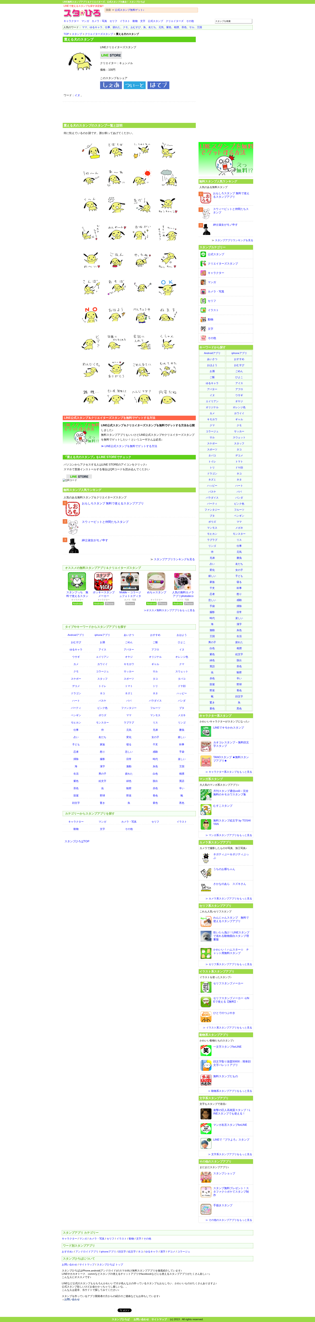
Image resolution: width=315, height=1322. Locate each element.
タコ (155, 678)
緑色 (128, 780)
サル (191, 27)
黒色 (181, 802)
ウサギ (76, 656)
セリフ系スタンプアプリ (215, 905)
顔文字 (76, 802)
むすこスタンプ (222, 805)
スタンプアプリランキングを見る (174, 559)
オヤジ (129, 656)
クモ (125, 27)
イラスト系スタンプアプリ (216, 971)
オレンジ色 (181, 656)
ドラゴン (76, 693)
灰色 (155, 766)
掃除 (76, 759)
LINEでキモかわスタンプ (228, 727)
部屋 (76, 795)
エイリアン (102, 656)
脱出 (155, 780)
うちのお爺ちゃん (224, 869)
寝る (128, 744)
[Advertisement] (129, 112)
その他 (190, 21)
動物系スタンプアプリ (214, 1034)
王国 (199, 27)
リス (155, 722)
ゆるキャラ (96, 27)
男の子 (102, 773)
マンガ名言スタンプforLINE (230, 1124)
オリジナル (155, 656)
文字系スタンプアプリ (214, 1098)
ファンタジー (129, 707)
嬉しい (182, 737)
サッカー (129, 671)
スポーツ (129, 678)
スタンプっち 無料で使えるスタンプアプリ (77, 596)
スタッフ (102, 678)
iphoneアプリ (102, 634)
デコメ (76, 686)
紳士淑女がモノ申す (95, 540)
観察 (128, 788)
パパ (128, 700)
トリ (155, 686)
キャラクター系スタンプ (215, 715)
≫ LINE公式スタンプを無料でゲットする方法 (129, 446)
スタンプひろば (121, 1319)
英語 (181, 780)
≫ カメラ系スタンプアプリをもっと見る (228, 898)
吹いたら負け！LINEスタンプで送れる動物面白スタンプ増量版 (231, 936)
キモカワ (129, 664)
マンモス (155, 715)
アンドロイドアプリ (86, 1251)
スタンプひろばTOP (77, 841)
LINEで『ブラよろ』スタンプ (231, 1139)
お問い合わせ (69, 1264)
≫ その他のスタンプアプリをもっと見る (228, 1219)
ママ (84, 27)
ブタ (181, 707)
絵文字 (102, 780)
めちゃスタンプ (156, 592)
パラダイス (155, 700)
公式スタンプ (155, 21)
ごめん (129, 642)
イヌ (77, 95)
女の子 (155, 737)
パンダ (182, 700)
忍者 (76, 751)
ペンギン (76, 715)
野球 (102, 795)
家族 (102, 744)
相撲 (176, 27)
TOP (66, 33)
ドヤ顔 (182, 686)
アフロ (155, 649)
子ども (76, 744)
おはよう (182, 634)
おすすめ (155, 634)
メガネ (182, 715)
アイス (102, 649)
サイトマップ (87, 1264)
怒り (102, 751)
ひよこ (182, 642)
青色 (155, 795)
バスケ (102, 700)
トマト (129, 686)
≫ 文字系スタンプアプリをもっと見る (230, 1154)
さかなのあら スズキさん (229, 883)
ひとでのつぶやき (224, 1012)
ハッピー (182, 693)
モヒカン (76, 722)
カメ (76, 664)
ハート (76, 700)
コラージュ (102, 671)
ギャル (155, 664)
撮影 (102, 759)
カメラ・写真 (99, 21)
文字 (142, 21)
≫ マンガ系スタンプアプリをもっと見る (228, 835)
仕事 (107, 27)
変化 (128, 737)
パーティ (76, 707)
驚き (102, 802)
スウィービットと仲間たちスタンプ (105, 521)
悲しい (129, 751)
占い (76, 737)
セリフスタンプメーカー (228, 983)
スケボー (76, 678)
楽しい (182, 759)
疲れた (116, 27)
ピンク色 (102, 707)
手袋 (181, 751)
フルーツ (155, 707)
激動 (128, 766)
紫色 (168, 27)
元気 (161, 27)
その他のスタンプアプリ (215, 1161)
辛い (181, 788)
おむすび (136, 27)
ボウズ (102, 715)
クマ (181, 664)
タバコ (182, 678)
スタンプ (77, 33)
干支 (155, 744)
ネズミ (129, 693)
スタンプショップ (224, 1173)
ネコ (102, 693)
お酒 (102, 642)
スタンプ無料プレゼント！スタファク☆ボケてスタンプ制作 (231, 1192)
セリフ (113, 21)
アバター (129, 649)
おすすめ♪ (67, 1251)
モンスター (102, 722)
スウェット (181, 671)
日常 (128, 759)
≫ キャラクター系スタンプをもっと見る (228, 771)
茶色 (184, 27)
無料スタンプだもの (225, 1076)
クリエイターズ (175, 21)
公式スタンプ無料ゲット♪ (129, 9)
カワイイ (102, 664)
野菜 (128, 795)
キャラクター (71, 21)
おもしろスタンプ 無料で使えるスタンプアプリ (113, 503)
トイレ (102, 686)
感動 (155, 751)
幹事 (181, 744)
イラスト (125, 21)
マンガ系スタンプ (211, 779)
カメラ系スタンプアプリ (215, 842)
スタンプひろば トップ (110, 1264)
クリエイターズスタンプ (99, 33)
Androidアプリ (76, 634)
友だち (152, 27)
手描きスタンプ (222, 1205)
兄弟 (155, 729)
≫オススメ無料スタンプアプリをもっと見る (169, 610)
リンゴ (182, 722)
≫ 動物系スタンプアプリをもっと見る (230, 1090)
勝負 (181, 729)
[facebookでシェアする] (111, 88)
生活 (76, 773)
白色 (155, 773)
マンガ (85, 21)
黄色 (155, 802)
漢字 (102, 766)
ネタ (155, 693)
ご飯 (155, 642)
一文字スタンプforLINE (227, 1046)
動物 (135, 21)
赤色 (155, 788)
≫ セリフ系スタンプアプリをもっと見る (228, 964)
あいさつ (129, 634)
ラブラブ (129, 722)
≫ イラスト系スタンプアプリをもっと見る (227, 1027)
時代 (155, 759)
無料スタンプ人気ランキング (82, 489)
